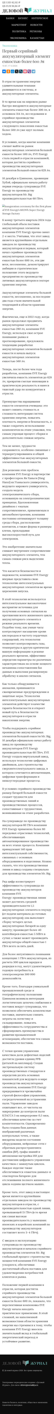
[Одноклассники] (8, 71)
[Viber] (29, 71)
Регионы (36, 31)
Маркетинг (19, 24)
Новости (36, 24)
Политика (19, 31)
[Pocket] (25, 71)
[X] (16, 71)
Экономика (18, 37)
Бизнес (23, 18)
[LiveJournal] (21, 71)
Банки (10, 18)
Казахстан (37, 37)
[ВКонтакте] (4, 71)
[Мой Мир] (12, 71)
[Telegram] (33, 71)
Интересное (40, 18)
